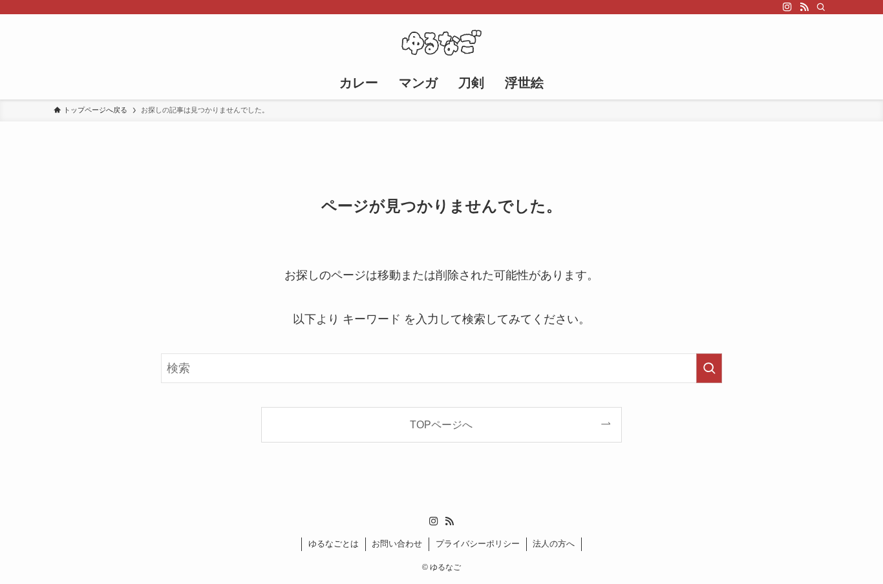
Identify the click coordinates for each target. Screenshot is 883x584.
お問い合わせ (397, 543)
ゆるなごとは (333, 543)
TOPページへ (441, 424)
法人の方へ (554, 543)
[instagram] (787, 7)
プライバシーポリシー (478, 543)
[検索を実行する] (709, 368)
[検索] (821, 7)
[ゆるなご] (441, 43)
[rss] (804, 7)
